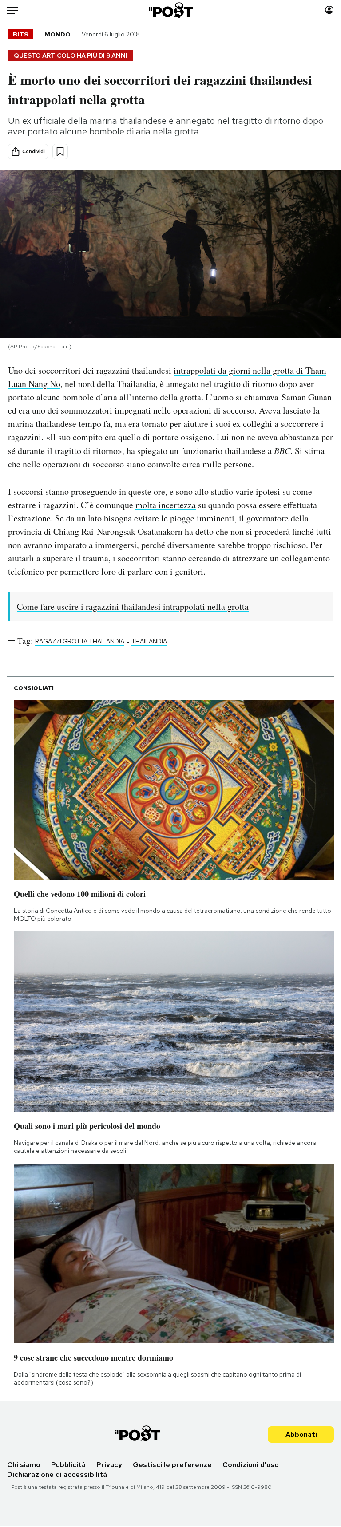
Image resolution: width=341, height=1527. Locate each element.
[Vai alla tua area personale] (329, 10)
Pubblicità (68, 1464)
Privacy (109, 1464)
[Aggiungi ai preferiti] (60, 151)
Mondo (57, 34)
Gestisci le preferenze (172, 1464)
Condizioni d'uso (250, 1464)
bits (20, 34)
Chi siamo (23, 1464)
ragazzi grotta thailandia (79, 641)
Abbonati (301, 1434)
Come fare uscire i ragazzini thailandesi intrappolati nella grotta (133, 606)
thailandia (149, 641)
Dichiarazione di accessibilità (57, 1474)
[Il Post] (170, 10)
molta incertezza (165, 505)
